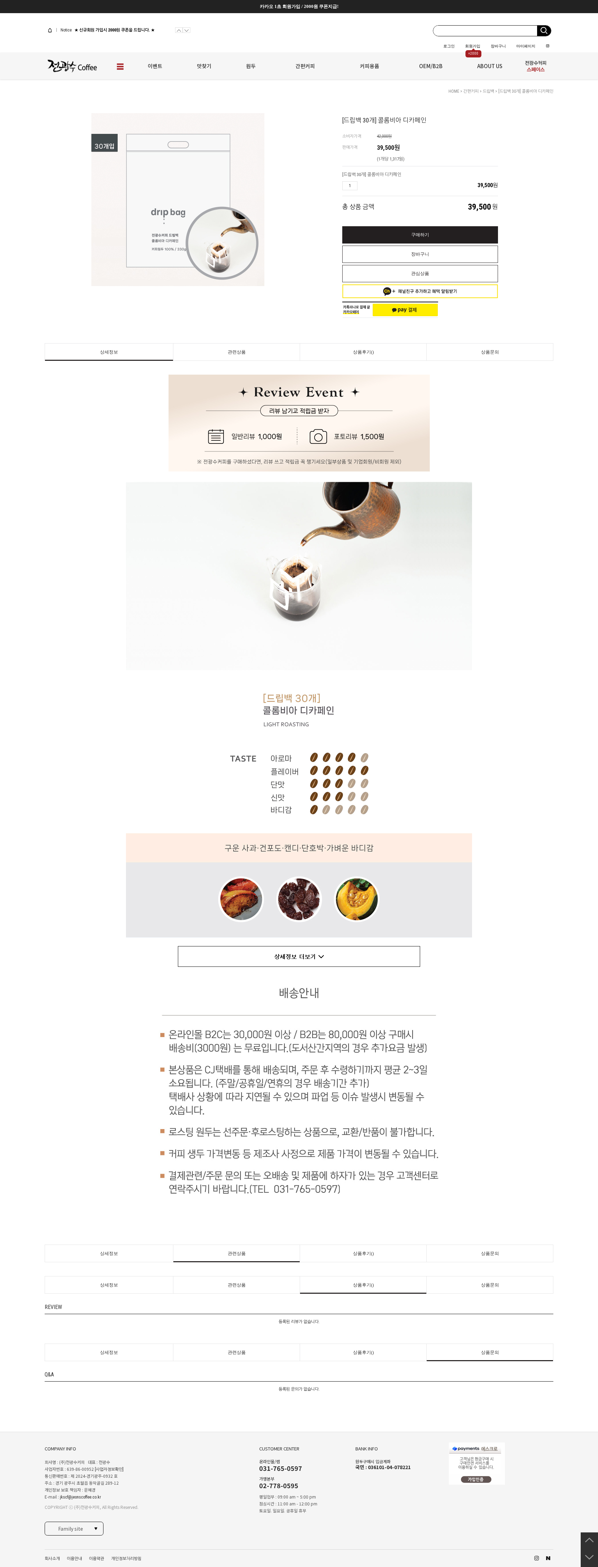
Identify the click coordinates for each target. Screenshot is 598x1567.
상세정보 (109, 352)
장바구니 (498, 46)
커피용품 (369, 66)
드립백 (488, 91)
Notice (66, 30)
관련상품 (237, 352)
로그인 (449, 46)
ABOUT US (489, 66)
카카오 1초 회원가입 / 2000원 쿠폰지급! (299, 6)
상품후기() (363, 352)
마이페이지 (525, 46)
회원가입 (472, 46)
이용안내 (74, 1558)
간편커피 (305, 66)
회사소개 (52, 1558)
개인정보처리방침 (126, 1558)
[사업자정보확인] (109, 1469)
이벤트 (155, 66)
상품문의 (490, 352)
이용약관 (96, 1558)
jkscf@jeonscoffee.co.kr (80, 1497)
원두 (251, 66)
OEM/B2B (431, 66)
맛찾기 (204, 66)
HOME (453, 91)
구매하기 (420, 234)
